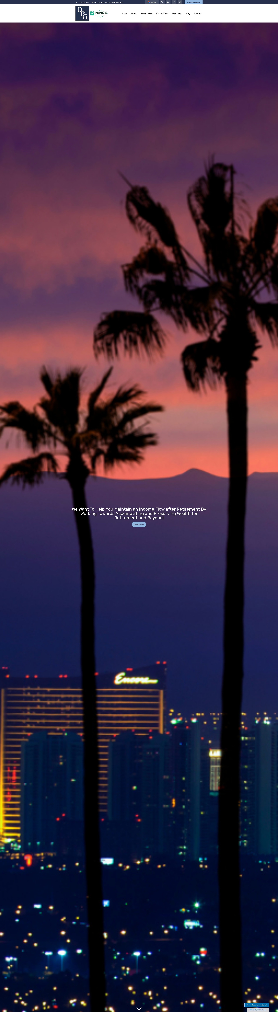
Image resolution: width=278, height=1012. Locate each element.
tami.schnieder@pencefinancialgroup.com (108, 2)
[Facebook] (174, 2)
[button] (124, 13)
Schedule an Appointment (257, 1005)
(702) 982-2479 (83, 2)
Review (153, 2)
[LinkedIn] (168, 2)
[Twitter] (162, 2)
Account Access (193, 2)
